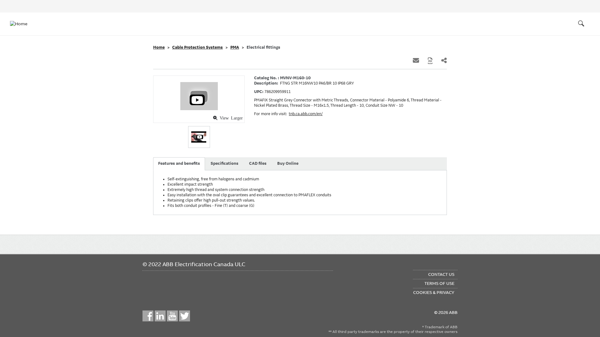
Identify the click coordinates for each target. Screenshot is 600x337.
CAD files (258, 163)
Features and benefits (179, 163)
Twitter (184, 315)
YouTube (172, 315)
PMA (234, 47)
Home (159, 47)
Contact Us (441, 274)
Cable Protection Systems (197, 47)
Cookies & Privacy (433, 292)
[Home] (22, 24)
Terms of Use (439, 283)
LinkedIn (160, 315)
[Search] (581, 23)
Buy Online (287, 163)
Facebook (147, 315)
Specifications (224, 163)
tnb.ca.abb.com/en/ (305, 114)
